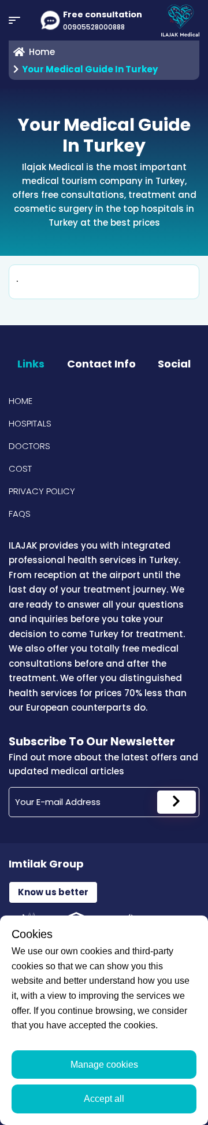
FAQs (20, 514)
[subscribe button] (176, 802)
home (42, 52)
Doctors (29, 446)
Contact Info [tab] (101, 363)
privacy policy (42, 491)
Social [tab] (174, 363)
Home (20, 401)
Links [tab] (30, 363)
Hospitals (30, 423)
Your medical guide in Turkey (90, 69)
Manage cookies (104, 1064)
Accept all (104, 1099)
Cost (20, 468)
